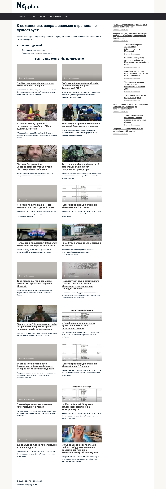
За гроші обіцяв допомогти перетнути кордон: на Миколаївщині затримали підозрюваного (130, 35)
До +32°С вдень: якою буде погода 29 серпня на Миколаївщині (130, 26)
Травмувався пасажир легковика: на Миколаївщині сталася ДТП (134, 85)
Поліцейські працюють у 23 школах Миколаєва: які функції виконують (37, 244)
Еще (67, 16)
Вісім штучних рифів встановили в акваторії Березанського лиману (81, 125)
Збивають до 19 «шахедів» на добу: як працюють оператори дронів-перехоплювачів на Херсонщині (37, 327)
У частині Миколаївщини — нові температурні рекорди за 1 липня (35, 206)
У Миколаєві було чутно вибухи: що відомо (135, 96)
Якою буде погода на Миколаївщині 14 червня (81, 244)
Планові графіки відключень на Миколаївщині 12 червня (79, 365)
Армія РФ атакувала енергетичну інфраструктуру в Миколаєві (133, 47)
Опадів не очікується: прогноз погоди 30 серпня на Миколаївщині (136, 73)
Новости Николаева (120, 30)
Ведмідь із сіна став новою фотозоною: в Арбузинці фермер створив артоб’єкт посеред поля (35, 366)
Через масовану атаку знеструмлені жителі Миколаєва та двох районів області (136, 61)
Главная (22, 16)
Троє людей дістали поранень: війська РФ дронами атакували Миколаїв (34, 283)
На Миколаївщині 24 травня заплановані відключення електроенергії (77, 407)
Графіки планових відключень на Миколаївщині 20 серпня (35, 84)
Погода (32, 16)
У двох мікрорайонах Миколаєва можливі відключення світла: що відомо (135, 118)
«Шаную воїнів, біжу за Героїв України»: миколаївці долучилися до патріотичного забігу (130, 106)
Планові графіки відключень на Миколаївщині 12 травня (34, 405)
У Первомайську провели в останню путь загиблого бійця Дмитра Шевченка (34, 126)
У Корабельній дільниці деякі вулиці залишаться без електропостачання (78, 325)
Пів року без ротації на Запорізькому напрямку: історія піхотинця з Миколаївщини (34, 167)
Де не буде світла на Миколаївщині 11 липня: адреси (37, 446)
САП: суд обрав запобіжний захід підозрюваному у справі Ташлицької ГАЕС (80, 86)
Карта (42, 16)
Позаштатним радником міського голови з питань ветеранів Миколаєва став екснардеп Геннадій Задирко (80, 285)
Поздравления (55, 16)
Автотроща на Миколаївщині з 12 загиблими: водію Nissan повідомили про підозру (80, 167)
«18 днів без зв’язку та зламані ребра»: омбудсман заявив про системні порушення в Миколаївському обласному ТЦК (80, 448)
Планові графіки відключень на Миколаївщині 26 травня (79, 206)
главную (39, 53)
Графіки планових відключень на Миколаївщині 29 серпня (128, 130)
